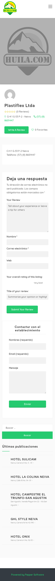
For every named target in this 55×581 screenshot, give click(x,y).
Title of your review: (18, 291)
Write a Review (16, 129)
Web (9, 260)
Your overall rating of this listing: (25, 276)
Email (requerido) (18, 353)
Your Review (13, 199)
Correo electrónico (18, 248)
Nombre (12, 236)
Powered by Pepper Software (27, 574)
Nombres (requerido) (21, 339)
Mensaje (13, 367)
